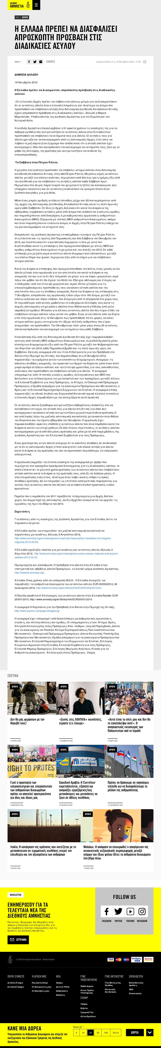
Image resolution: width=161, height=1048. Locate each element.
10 (83, 1032)
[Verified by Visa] (136, 961)
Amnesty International (20, 5)
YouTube (130, 921)
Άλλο (116, 1032)
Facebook (29, 61)
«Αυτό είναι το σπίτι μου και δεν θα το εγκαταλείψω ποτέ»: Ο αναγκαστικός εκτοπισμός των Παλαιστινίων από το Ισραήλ (129, 713)
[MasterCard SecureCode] (148, 961)
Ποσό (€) (78, 1026)
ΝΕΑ (17, 17)
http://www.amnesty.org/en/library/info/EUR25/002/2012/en (68, 588)
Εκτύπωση (144, 62)
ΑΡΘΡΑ (25, 17)
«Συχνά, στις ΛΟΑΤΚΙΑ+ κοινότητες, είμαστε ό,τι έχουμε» (80, 713)
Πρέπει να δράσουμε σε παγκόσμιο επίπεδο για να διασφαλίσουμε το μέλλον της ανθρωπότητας (129, 777)
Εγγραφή (21, 940)
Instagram (142, 921)
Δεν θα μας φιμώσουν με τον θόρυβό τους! (32, 713)
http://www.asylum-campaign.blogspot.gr (37, 611)
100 (106, 1032)
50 (98, 1032)
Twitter (35, 61)
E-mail (40, 61)
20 (90, 1032)
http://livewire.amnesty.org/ (29, 572)
